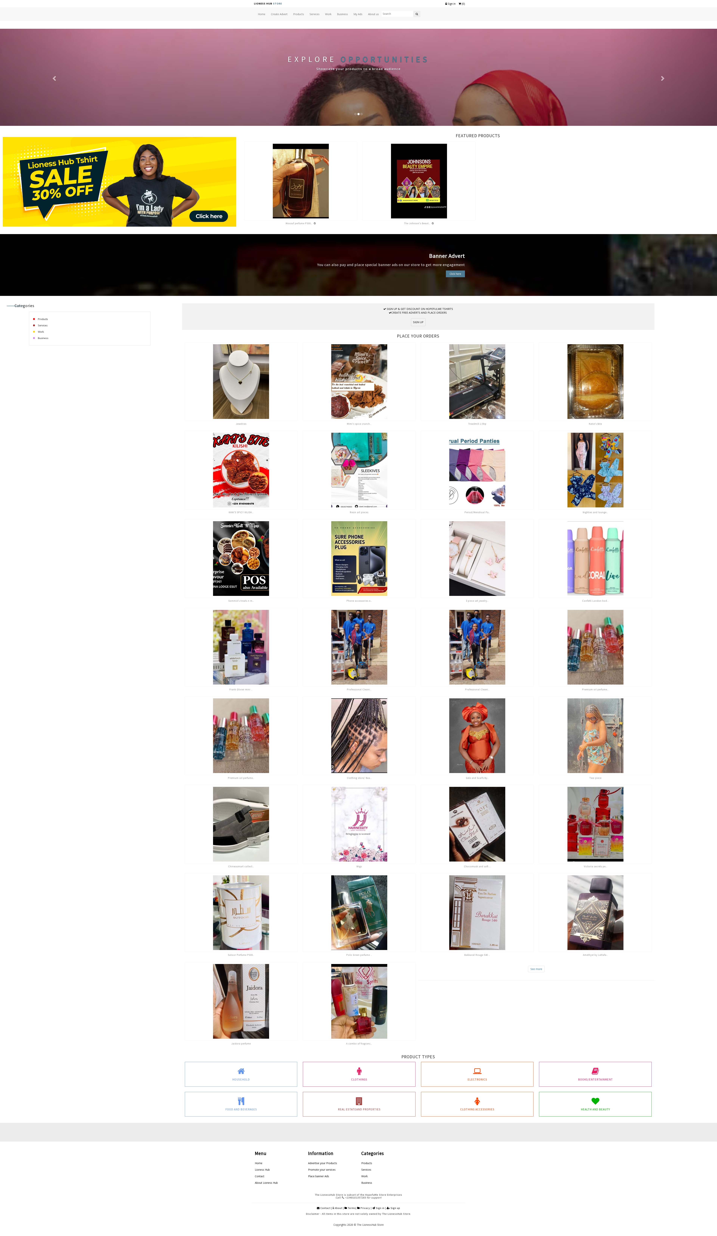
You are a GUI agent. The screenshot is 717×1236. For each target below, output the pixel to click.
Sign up (395, 1208)
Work (40, 331)
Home (258, 1163)
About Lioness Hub (266, 1182)
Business (42, 338)
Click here (455, 274)
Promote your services (322, 1169)
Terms (351, 1208)
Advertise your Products (322, 1163)
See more (536, 969)
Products (42, 319)
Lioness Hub (262, 1169)
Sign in (451, 3)
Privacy (365, 1208)
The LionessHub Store (370, 1224)
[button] (54, 77)
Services (42, 325)
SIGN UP (418, 322)
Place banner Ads (318, 1176)
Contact (259, 1176)
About (338, 1208)
